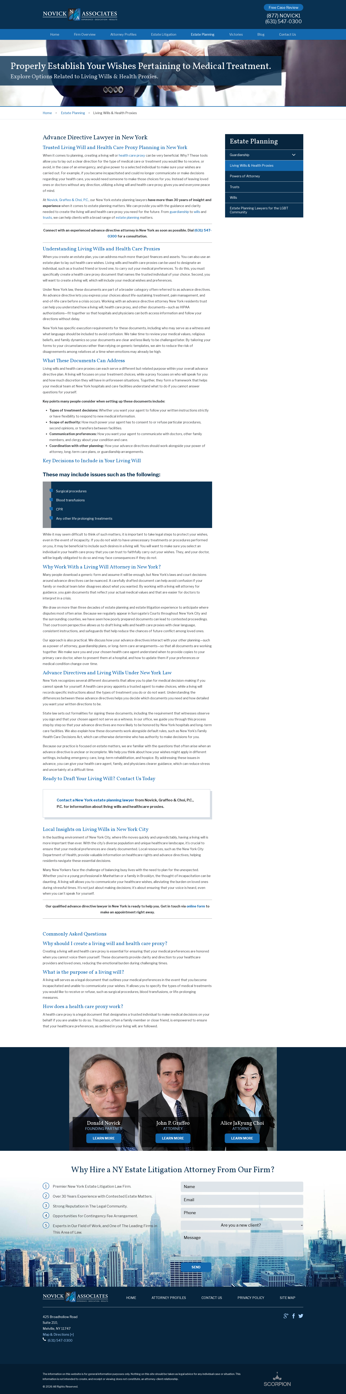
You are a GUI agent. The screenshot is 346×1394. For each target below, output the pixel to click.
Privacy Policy (251, 1298)
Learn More (104, 1138)
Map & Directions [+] (58, 1334)
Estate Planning (202, 34)
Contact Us (287, 34)
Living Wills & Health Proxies (251, 165)
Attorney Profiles (123, 34)
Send (196, 1267)
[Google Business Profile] (286, 1317)
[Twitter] (300, 1317)
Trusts (234, 187)
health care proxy (132, 155)
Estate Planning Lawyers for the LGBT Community (259, 210)
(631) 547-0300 (283, 21)
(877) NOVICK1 (283, 15)
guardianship (179, 212)
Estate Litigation (163, 34)
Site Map (287, 1298)
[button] (293, 155)
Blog (260, 34)
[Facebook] (293, 1317)
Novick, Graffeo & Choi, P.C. (68, 200)
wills (197, 212)
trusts (47, 217)
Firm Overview (85, 34)
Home (54, 34)
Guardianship (239, 155)
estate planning (127, 217)
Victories (236, 34)
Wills (233, 197)
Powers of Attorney (245, 176)
